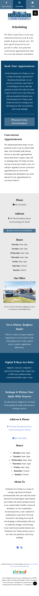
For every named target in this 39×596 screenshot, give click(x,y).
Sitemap (26, 566)
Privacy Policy (33, 564)
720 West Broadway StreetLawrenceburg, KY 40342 (20, 428)
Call (32, 6)
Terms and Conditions (16, 566)
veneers (22, 408)
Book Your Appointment (19, 121)
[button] (18, 547)
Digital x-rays (13, 368)
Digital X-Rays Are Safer (19, 362)
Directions (6, 6)
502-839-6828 (20, 205)
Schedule (19, 6)
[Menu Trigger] (35, 13)
